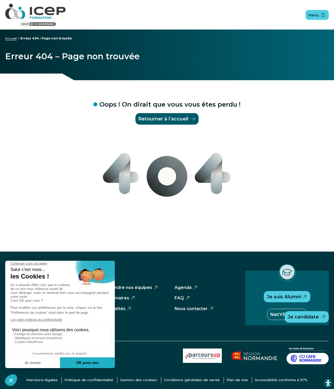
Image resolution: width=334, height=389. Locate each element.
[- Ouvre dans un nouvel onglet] (308, 363)
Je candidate (303, 317)
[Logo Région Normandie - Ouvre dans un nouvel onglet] (254, 358)
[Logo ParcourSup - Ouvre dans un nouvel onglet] (202, 361)
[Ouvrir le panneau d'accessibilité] (328, 383)
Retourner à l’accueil (163, 118)
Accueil (11, 38)
